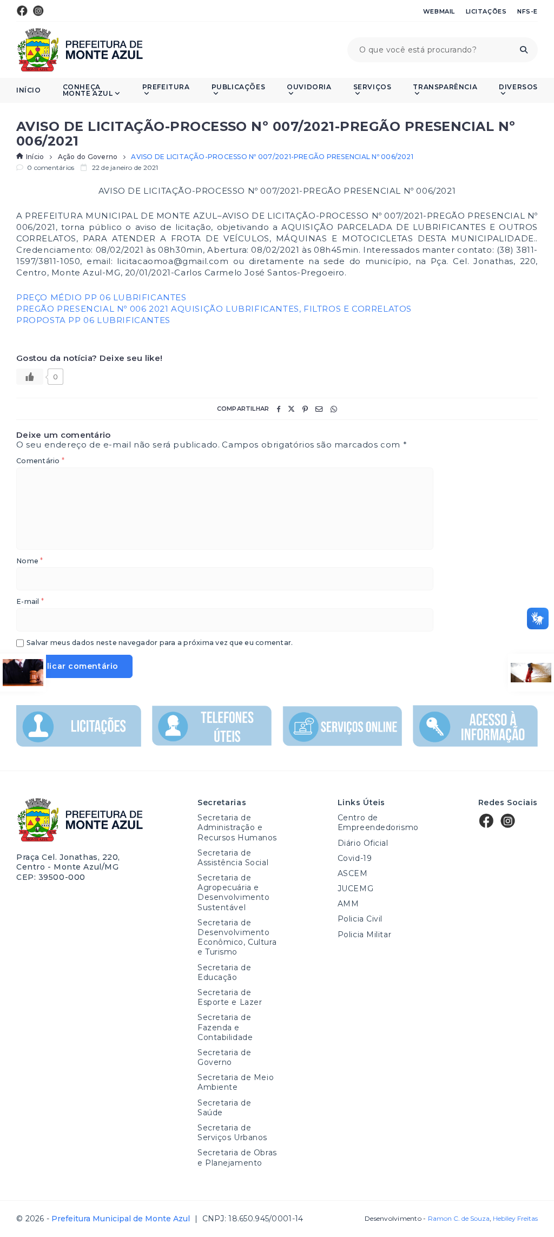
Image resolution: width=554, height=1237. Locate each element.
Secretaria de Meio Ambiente (235, 1082)
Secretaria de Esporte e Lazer (229, 997)
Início (28, 90)
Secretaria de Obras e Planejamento (237, 1157)
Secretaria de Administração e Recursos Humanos (237, 827)
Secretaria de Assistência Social (232, 857)
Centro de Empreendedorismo (378, 822)
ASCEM (353, 873)
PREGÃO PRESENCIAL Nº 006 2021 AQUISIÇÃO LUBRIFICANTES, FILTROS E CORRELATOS (214, 309)
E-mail (30, 602)
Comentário (40, 461)
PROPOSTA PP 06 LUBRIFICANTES (93, 320)
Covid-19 (355, 858)
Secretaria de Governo (224, 1057)
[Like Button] (29, 377)
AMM (348, 904)
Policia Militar (364, 934)
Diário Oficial (363, 843)
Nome (29, 561)
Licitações (486, 11)
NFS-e (527, 11)
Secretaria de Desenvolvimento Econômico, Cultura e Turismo (236, 937)
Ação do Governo (88, 157)
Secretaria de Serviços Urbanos (232, 1132)
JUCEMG (355, 888)
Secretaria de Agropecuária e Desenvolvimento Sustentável (233, 892)
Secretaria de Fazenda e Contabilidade (225, 1027)
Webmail (439, 11)
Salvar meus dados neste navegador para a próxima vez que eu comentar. (160, 643)
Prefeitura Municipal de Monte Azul (79, 49)
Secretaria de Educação (224, 972)
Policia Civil (360, 919)
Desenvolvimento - (427, 1218)
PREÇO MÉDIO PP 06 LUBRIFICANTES (101, 297)
